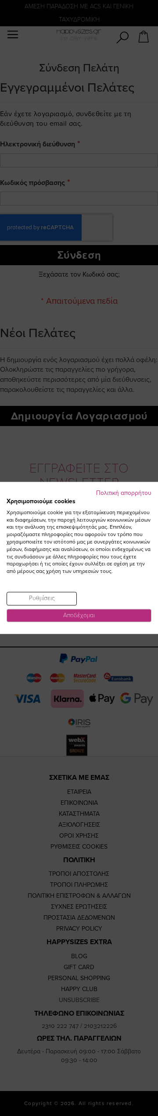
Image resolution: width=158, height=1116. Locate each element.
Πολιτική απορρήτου (123, 493)
